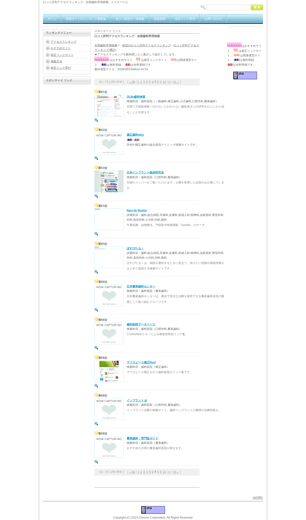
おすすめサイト (61, 48)
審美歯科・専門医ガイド (142, 438)
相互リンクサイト (62, 55)
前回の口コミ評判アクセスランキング (146, 45)
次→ (176, 82)
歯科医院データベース (141, 324)
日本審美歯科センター (141, 286)
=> (169, 82)
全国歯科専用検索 (105, 45)
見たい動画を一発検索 (130, 19)
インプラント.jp (137, 400)
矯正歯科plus (135, 134)
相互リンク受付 (185, 19)
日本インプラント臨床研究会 (145, 172)
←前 (132, 82)
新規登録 (159, 19)
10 (164, 82)
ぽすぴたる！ (135, 248)
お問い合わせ (213, 19)
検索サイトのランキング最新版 (86, 19)
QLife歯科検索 (136, 96)
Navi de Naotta (137, 210)
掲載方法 (56, 61)
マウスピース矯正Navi (141, 362)
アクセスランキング (63, 41)
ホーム (52, 19)
